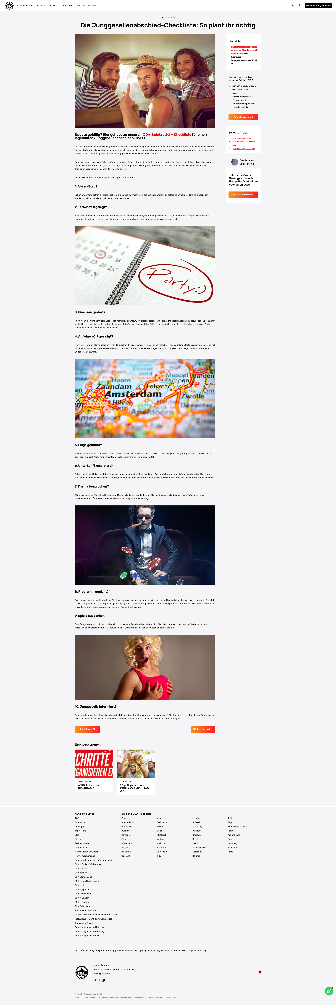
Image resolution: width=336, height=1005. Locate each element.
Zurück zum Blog (88, 729)
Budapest (126, 826)
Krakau (160, 839)
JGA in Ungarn (82, 898)
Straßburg (197, 826)
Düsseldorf (126, 843)
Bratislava (162, 822)
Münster (196, 831)
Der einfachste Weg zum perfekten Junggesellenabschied (103, 950)
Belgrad (196, 856)
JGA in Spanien (82, 889)
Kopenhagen (234, 835)
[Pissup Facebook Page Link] (95, 980)
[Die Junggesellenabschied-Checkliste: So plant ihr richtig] (259, 972)
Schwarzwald (199, 847)
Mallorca (161, 843)
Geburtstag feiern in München (89, 927)
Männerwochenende (85, 856)
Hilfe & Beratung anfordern (318, 5)
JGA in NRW (80, 885)
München (126, 852)
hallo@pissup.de (102, 973)
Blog (77, 835)
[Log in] (299, 5)
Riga (230, 822)
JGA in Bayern (82, 868)
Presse (78, 839)
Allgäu (124, 847)
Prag (123, 818)
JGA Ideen (40, 5)
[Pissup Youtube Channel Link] (99, 980)
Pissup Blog (141, 950)
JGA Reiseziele (67, 5)
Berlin (160, 831)
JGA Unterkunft (82, 902)
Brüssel (196, 822)
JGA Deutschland (83, 877)
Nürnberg (232, 843)
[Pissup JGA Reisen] (9, 5)
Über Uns (52, 5)
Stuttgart (161, 835)
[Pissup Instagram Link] (103, 980)
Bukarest (125, 831)
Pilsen (160, 826)
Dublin (231, 839)
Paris (230, 831)
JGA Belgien (81, 872)
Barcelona (162, 852)
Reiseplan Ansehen (86, 5)
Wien (159, 818)
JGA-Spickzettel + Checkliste (167, 134)
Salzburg (125, 856)
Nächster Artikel (201, 729)
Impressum (80, 831)
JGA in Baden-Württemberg (88, 864)
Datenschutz (81, 822)
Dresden (196, 835)
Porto (230, 852)
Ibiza (159, 856)
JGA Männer (81, 847)
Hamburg (126, 835)
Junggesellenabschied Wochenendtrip (94, 860)
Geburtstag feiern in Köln (87, 935)
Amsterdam (127, 822)
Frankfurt (161, 847)
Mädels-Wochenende (85, 910)
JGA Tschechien (83, 893)
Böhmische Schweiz (238, 826)
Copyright (80, 826)
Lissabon (196, 818)
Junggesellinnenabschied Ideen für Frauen (96, 914)
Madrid (195, 843)
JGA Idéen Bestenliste (241, 138)
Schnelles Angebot (243, 117)
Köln (123, 839)
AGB (77, 818)
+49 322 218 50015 (103, 969)
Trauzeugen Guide (84, 923)
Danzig (195, 839)
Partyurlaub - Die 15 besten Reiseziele (93, 919)
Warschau (197, 852)
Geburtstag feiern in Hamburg (89, 931)
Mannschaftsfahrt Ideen (87, 852)
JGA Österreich (82, 906)
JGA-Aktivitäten (25, 5)
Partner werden (82, 843)
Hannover (232, 847)
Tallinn (231, 818)
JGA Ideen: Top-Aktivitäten (244, 149)
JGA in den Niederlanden (87, 881)
